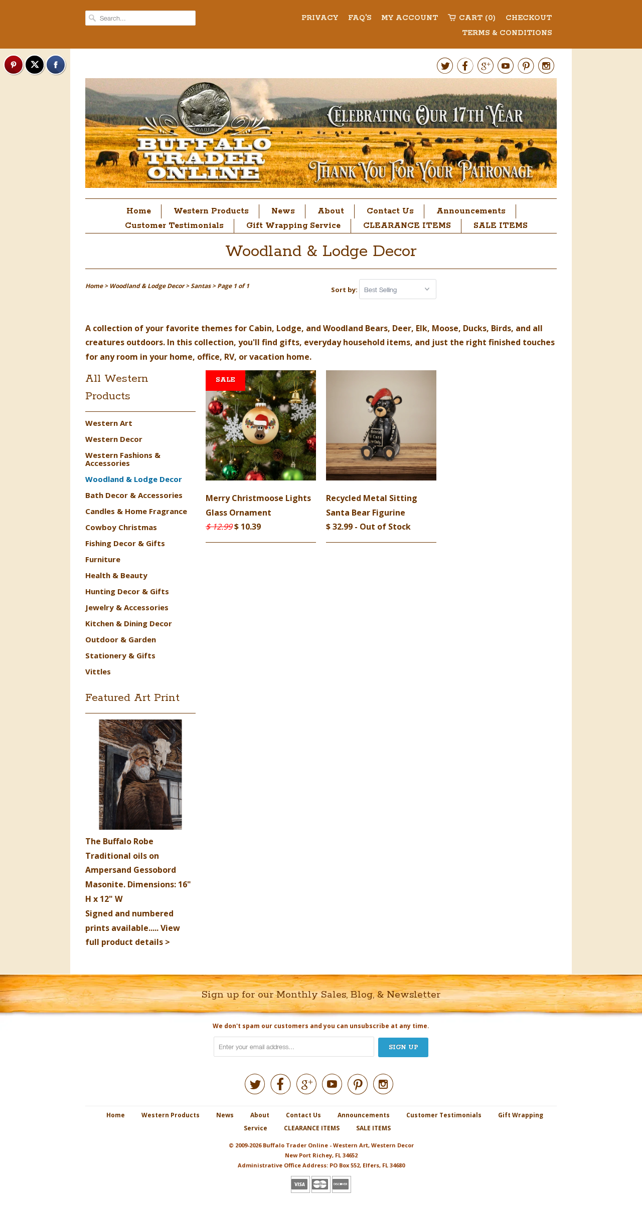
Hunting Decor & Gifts (127, 591)
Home (138, 211)
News (283, 211)
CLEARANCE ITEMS (407, 225)
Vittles (98, 671)
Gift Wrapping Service (293, 225)
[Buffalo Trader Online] (321, 135)
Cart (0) (477, 18)
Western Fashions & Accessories (122, 459)
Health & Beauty (116, 575)
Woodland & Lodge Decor (321, 251)
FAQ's (359, 18)
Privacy (319, 18)
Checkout (529, 18)
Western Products (211, 211)
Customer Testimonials (174, 225)
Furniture (102, 559)
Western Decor (113, 439)
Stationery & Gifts (120, 655)
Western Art (108, 423)
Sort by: (345, 289)
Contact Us (390, 211)
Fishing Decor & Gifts (125, 543)
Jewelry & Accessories (127, 607)
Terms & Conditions (507, 33)
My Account (409, 18)
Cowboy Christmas (121, 527)
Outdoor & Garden (120, 639)
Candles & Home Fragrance (136, 511)
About (330, 211)
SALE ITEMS (500, 225)
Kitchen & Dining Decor (128, 623)
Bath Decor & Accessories (134, 495)
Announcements (471, 211)
